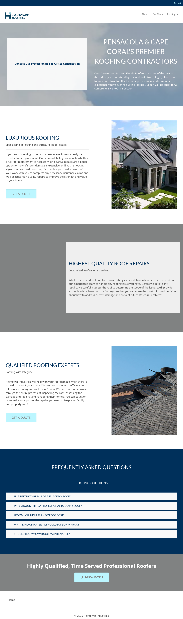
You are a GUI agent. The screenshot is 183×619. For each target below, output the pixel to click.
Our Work (158, 14)
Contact (177, 3)
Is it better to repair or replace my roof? (42, 496)
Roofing (171, 14)
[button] (177, 14)
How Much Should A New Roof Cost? (39, 515)
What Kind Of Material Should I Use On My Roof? (47, 524)
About (145, 14)
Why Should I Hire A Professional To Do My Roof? (48, 505)
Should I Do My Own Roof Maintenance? (42, 533)
